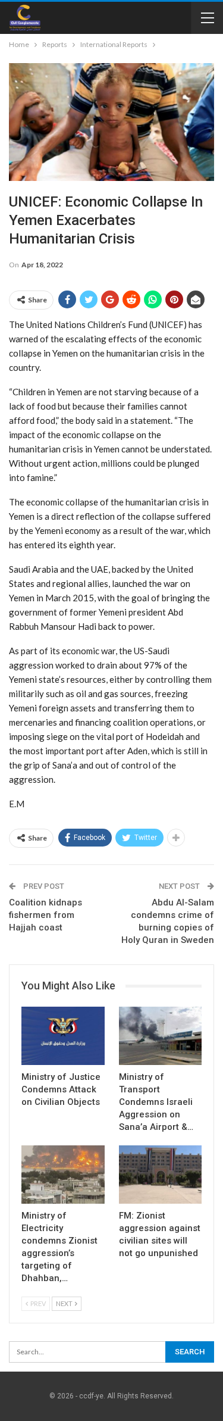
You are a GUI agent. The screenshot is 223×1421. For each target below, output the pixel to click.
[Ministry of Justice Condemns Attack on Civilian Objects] (63, 1036)
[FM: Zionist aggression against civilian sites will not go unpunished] (160, 1174)
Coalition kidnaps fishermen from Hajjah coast (45, 915)
